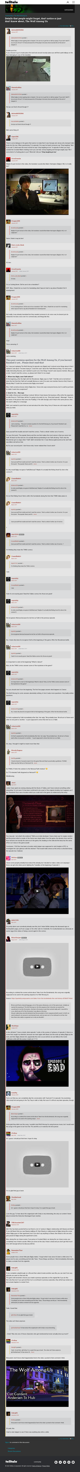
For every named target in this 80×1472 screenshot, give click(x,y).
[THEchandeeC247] (8, 1224)
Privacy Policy (46, 1466)
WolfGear (15, 1026)
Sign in (7, 1442)
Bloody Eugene (16, 750)
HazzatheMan (16, 87)
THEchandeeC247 (17, 1222)
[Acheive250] (8, 352)
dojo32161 (14, 534)
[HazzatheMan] (8, 88)
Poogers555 (15, 221)
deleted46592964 (17, 30)
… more (30, 426)
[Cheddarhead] (8, 1198)
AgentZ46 (14, 137)
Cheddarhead (16, 1197)
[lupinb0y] (8, 415)
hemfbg (13, 758)
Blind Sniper (16, 937)
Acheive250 (15, 351)
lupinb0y (14, 414)
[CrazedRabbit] (8, 479)
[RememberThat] (8, 1251)
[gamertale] (8, 921)
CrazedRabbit (16, 478)
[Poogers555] (8, 222)
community (37, 1462)
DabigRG (14, 1268)
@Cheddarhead (15, 1327)
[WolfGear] (8, 1027)
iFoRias (14, 1133)
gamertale (15, 920)
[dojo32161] (8, 535)
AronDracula (16, 158)
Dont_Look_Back (17, 245)
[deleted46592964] (8, 31)
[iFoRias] (8, 1134)
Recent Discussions (14, 1451)
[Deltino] (8, 858)
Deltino (14, 857)
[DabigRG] (8, 1268)
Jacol (13, 783)
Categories (68, 10)
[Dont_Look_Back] (8, 246)
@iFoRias (14, 1315)
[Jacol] (8, 783)
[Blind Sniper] (8, 939)
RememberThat (16, 1250)
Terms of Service (36, 1466)
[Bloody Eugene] (8, 751)
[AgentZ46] (8, 138)
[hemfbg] (8, 1093)
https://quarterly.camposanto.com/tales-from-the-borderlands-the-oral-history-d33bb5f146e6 (42, 998)
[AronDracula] (8, 159)
